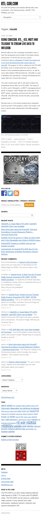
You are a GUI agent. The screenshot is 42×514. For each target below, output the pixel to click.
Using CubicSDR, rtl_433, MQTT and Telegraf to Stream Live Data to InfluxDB (19, 44)
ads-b (3, 405)
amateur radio (20, 406)
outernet (17, 417)
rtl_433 (8, 144)
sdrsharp (37, 426)
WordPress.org (7, 484)
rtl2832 (17, 144)
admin (10, 139)
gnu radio (17, 411)
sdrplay (30, 426)
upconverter (30, 429)
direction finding (9, 411)
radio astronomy (11, 419)
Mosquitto (35, 142)
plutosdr (34, 417)
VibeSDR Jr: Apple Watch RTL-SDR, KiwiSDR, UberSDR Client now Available (19, 224)
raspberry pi (35, 419)
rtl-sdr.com (9, 3)
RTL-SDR (13, 142)
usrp (35, 429)
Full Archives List (7, 397)
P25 (22, 417)
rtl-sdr (12, 144)
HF (37, 411)
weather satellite (8, 431)
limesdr (4, 416)
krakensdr (30, 414)
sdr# (24, 426)
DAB (2, 411)
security (4, 428)
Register (4, 472)
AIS (14, 406)
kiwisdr (25, 414)
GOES (24, 411)
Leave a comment (19, 139)
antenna (33, 406)
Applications (5, 142)
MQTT (3, 144)
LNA (8, 417)
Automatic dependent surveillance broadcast (20, 408)
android (28, 406)
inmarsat (12, 414)
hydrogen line (5, 414)
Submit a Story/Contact (28, 262)
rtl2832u (22, 144)
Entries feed (5, 478)
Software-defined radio (16, 429)
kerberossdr (19, 414)
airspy (10, 405)
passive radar (27, 417)
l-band (35, 414)
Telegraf (28, 144)
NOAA (12, 416)
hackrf (33, 410)
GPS (27, 411)
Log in (3, 475)
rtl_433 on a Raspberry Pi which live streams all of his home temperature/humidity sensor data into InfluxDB (20, 62)
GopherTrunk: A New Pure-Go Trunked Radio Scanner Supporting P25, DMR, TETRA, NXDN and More (21, 277)
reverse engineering (8, 423)
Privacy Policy (5, 513)
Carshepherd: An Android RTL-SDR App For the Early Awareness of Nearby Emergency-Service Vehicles (19, 251)
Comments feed (7, 481)
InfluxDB (28, 142)
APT (37, 406)
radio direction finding (24, 420)
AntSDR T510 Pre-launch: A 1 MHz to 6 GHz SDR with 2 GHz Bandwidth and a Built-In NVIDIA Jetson (20, 238)
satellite (18, 426)
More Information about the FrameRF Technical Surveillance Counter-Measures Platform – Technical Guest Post (19, 232)
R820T (3, 420)
